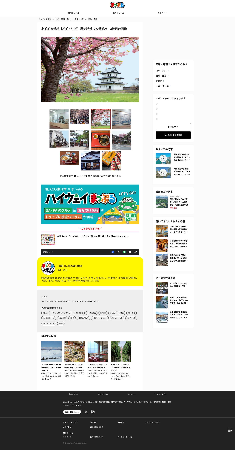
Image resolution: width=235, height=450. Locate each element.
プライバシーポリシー (153, 422)
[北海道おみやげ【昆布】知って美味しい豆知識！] (74, 359)
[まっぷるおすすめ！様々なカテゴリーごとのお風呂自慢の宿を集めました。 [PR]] (162, 283)
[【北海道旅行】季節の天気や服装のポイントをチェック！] (51, 361)
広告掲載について (96, 427)
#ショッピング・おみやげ (61, 313)
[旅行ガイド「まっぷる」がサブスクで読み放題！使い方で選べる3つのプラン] (48, 239)
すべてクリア (173, 127)
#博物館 (103, 313)
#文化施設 (62, 318)
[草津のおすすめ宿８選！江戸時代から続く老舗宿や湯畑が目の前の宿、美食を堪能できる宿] (162, 255)
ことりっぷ (67, 437)
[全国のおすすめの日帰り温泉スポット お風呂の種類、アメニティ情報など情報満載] (162, 312)
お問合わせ (67, 427)
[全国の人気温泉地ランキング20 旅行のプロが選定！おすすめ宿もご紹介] (162, 297)
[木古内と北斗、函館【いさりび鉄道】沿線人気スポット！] (121, 361)
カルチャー (162, 12)
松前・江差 (161, 75)
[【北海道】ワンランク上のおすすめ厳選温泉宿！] (98, 359)
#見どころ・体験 (117, 318)
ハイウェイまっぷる (125, 437)
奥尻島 (159, 80)
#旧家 (72, 318)
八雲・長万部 (162, 85)
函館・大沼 (161, 70)
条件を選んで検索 (175, 135)
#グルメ (45, 313)
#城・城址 (131, 313)
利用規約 (121, 422)
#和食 (122, 313)
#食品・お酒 (131, 318)
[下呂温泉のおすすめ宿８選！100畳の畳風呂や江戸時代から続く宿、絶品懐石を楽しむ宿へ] (162, 241)
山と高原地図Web (96, 437)
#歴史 (61, 323)
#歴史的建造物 (83, 318)
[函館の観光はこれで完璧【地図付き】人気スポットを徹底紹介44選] (162, 197)
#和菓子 (112, 313)
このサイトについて (70, 422)
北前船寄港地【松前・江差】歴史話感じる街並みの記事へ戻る (90, 175)
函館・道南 (173, 208)
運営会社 (93, 422)
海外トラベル (118, 12)
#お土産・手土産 (48, 323)
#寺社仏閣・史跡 (48, 318)
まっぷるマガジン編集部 (73, 266)
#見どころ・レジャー (100, 318)
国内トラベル (73, 12)
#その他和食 (79, 313)
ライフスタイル (160, 394)
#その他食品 (91, 313)
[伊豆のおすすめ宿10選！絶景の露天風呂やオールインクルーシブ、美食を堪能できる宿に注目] (162, 226)
